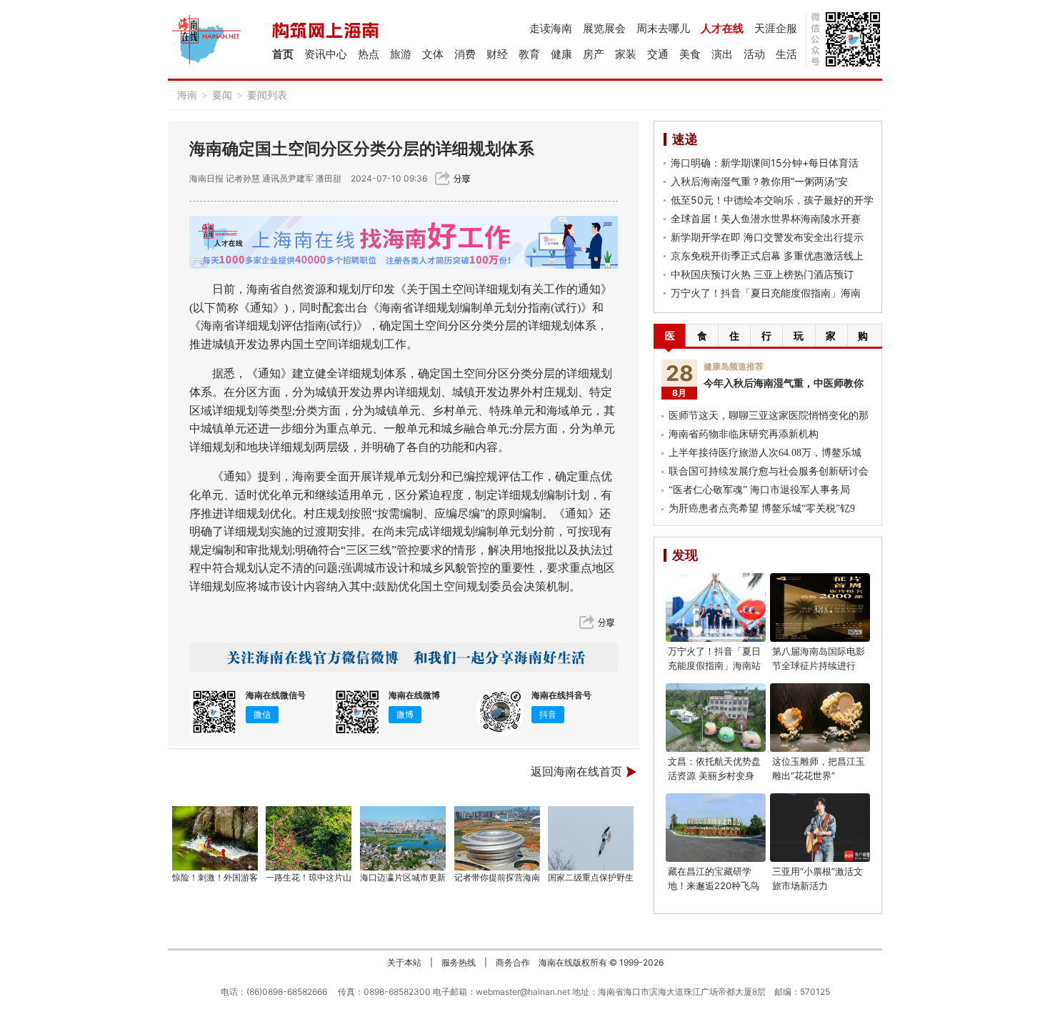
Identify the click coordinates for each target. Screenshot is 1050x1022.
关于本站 (404, 962)
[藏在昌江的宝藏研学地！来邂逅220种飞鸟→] (716, 827)
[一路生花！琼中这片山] (309, 838)
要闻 (222, 95)
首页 (283, 54)
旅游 (400, 54)
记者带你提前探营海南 (497, 877)
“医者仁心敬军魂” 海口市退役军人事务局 (759, 490)
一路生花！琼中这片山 (308, 877)
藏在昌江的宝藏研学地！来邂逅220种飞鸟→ (713, 885)
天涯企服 (775, 28)
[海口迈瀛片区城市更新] (403, 838)
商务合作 (513, 962)
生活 (786, 54)
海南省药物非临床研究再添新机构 (744, 434)
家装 (625, 54)
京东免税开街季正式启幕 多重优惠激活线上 (767, 255)
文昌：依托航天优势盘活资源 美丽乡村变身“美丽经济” (714, 775)
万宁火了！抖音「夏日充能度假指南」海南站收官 (714, 665)
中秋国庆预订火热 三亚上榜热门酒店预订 (762, 274)
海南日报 (206, 178)
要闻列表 (267, 95)
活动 (754, 54)
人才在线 (722, 28)
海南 (187, 95)
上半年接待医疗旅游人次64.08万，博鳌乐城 (765, 452)
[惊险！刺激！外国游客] (215, 838)
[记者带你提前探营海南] (497, 838)
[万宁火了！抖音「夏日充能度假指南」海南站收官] (716, 607)
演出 (722, 54)
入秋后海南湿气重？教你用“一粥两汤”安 (759, 181)
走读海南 (550, 28)
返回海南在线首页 (576, 771)
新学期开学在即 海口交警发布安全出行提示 (767, 237)
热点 (368, 54)
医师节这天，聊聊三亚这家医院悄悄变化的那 (769, 415)
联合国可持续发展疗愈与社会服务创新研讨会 (769, 471)
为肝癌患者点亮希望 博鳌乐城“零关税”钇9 (762, 508)
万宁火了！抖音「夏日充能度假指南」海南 (766, 293)
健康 (561, 54)
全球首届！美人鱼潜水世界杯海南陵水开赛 (766, 218)
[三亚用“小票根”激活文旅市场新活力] (820, 827)
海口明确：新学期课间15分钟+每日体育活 (765, 163)
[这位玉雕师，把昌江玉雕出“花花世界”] (820, 717)
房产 (593, 54)
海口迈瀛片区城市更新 (403, 877)
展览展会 (604, 28)
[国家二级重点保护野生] (591, 838)
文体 (433, 54)
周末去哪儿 (663, 28)
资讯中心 (325, 54)
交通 (658, 54)
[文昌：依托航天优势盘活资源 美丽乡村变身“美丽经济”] (716, 717)
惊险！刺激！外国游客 (215, 877)
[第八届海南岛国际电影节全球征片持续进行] (820, 607)
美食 (690, 54)
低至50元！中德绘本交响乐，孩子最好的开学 (772, 200)
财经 (497, 54)
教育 (529, 54)
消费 (465, 54)
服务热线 (458, 962)
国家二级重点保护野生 (591, 877)
